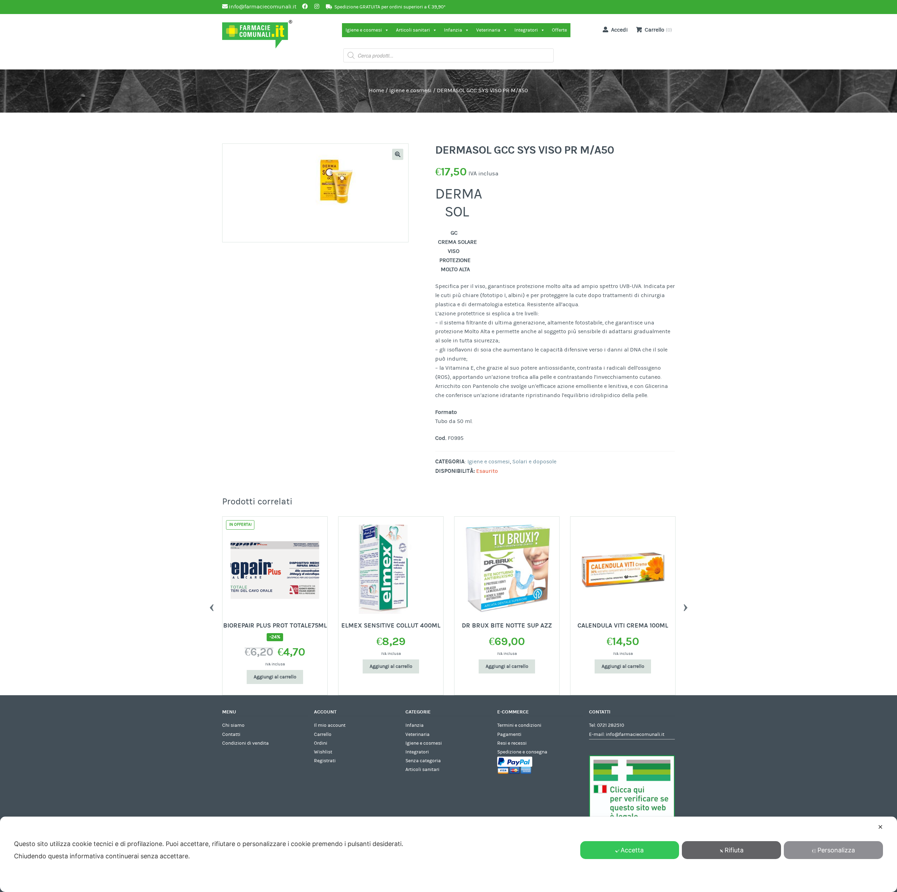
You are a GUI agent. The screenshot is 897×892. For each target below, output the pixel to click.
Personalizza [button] (836, 850)
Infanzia (453, 30)
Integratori (526, 30)
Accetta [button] (632, 850)
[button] (397, 154)
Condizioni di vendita (245, 743)
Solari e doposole (534, 461)
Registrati (325, 761)
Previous (211, 606)
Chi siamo (233, 725)
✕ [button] (880, 827)
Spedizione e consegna (522, 752)
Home (376, 90)
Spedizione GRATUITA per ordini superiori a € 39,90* (390, 7)
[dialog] (448, 854)
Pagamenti (509, 734)
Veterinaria (488, 30)
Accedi (619, 30)
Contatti (231, 734)
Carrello (322, 734)
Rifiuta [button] (734, 850)
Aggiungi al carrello (275, 677)
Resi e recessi (512, 743)
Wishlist (323, 752)
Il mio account (329, 725)
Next (685, 606)
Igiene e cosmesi (363, 30)
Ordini (320, 743)
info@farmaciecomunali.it (635, 734)
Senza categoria (423, 761)
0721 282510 (610, 725)
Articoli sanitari (413, 30)
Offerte (559, 30)
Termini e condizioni (519, 725)
